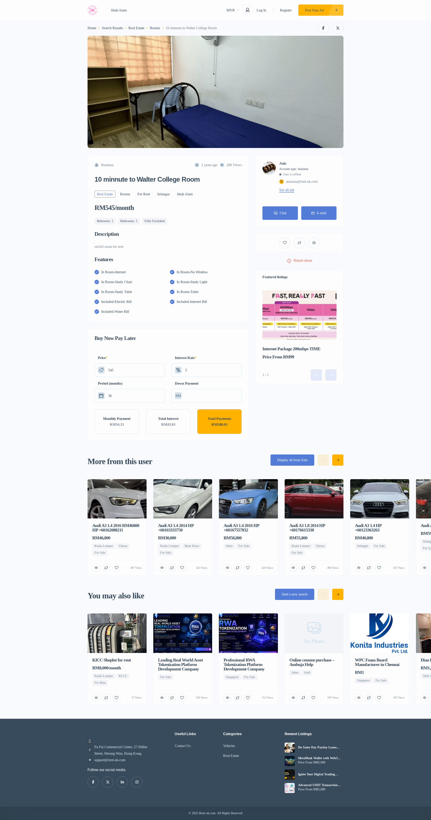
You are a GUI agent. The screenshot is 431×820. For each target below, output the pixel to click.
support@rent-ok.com (109, 760)
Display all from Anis (292, 460)
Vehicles (229, 746)
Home (92, 28)
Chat (283, 213)
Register (286, 10)
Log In (261, 10)
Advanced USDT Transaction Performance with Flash (318, 785)
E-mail (321, 213)
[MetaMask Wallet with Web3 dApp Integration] (290, 761)
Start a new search (295, 594)
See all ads (286, 190)
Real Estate (136, 28)
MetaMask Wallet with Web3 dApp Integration (318, 758)
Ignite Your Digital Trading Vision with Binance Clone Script (320, 774)
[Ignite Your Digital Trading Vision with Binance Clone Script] (290, 774)
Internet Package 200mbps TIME (291, 348)
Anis (282, 163)
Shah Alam (119, 10)
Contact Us (183, 746)
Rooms (155, 28)
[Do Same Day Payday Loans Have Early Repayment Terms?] (290, 748)
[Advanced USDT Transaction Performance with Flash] (290, 788)
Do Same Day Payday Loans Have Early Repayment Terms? (319, 747)
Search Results (112, 28)
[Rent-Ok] (92, 10)
